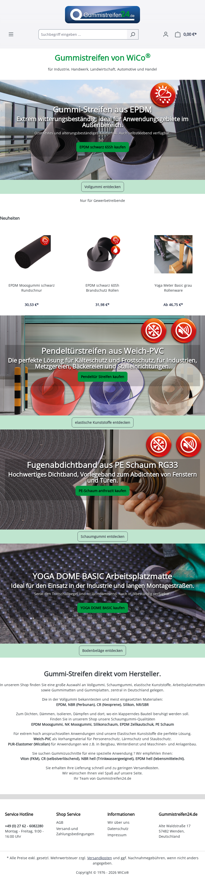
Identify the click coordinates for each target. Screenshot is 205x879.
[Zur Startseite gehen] (102, 14)
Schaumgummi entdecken (102, 536)
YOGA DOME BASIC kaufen (102, 607)
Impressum (117, 834)
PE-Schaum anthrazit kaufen (102, 490)
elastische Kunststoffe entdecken (102, 422)
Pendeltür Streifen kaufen (102, 376)
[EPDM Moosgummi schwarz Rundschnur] (31, 254)
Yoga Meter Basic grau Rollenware (173, 288)
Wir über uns (119, 822)
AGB (59, 822)
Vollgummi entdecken (102, 186)
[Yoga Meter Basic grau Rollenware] (173, 254)
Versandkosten (99, 857)
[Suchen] (132, 34)
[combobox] (82, 34)
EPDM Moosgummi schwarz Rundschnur (31, 288)
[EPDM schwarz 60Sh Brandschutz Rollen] (102, 254)
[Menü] (11, 34)
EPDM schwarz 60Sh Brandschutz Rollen (102, 288)
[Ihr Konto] (166, 34)
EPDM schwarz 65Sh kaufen (103, 147)
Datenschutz (118, 828)
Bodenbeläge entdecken (102, 650)
